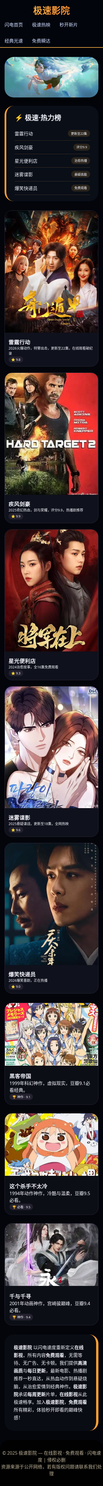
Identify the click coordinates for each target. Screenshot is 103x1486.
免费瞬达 (41, 41)
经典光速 (14, 41)
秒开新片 (69, 25)
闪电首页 (14, 25)
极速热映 (41, 25)
